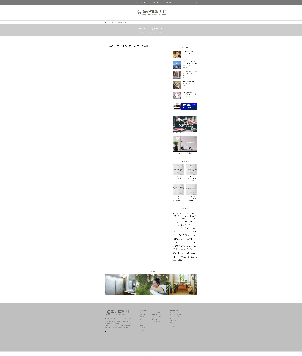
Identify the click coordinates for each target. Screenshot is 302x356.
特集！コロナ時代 (156, 316)
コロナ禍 (176, 225)
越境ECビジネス (156, 319)
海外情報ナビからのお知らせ (177, 314)
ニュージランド (179, 231)
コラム (186, 222)
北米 (141, 323)
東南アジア (180, 249)
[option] (120, 284)
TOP (132, 2)
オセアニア (187, 218)
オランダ (191, 218)
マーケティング (182, 243)
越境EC (193, 257)
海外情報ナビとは (174, 312)
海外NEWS (155, 314)
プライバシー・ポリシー (176, 316)
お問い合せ (168, 2)
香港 (180, 260)
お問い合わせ (173, 320)
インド (189, 216)
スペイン (192, 225)
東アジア (142, 312)
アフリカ (142, 330)
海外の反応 (190, 249)
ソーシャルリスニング (155, 2)
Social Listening (156, 321)
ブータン (181, 239)
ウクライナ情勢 (181, 218)
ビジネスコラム (184, 235)
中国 (194, 243)
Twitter (172, 324)
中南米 (141, 325)
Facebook (173, 326)
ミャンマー (190, 243)
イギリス (183, 216)
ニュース (186, 231)
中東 (141, 321)
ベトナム (186, 239)
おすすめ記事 (151, 271)
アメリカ (178, 216)
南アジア (176, 246)
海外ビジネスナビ (141, 2)
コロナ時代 (193, 222)
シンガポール (184, 225)
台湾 (182, 246)
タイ (194, 228)
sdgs (192, 213)
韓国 (178, 260)
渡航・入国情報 (187, 257)
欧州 (185, 249)
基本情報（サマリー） (189, 246)
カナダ (181, 222)
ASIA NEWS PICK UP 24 (182, 213)
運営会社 (172, 318)
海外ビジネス (179, 253)
